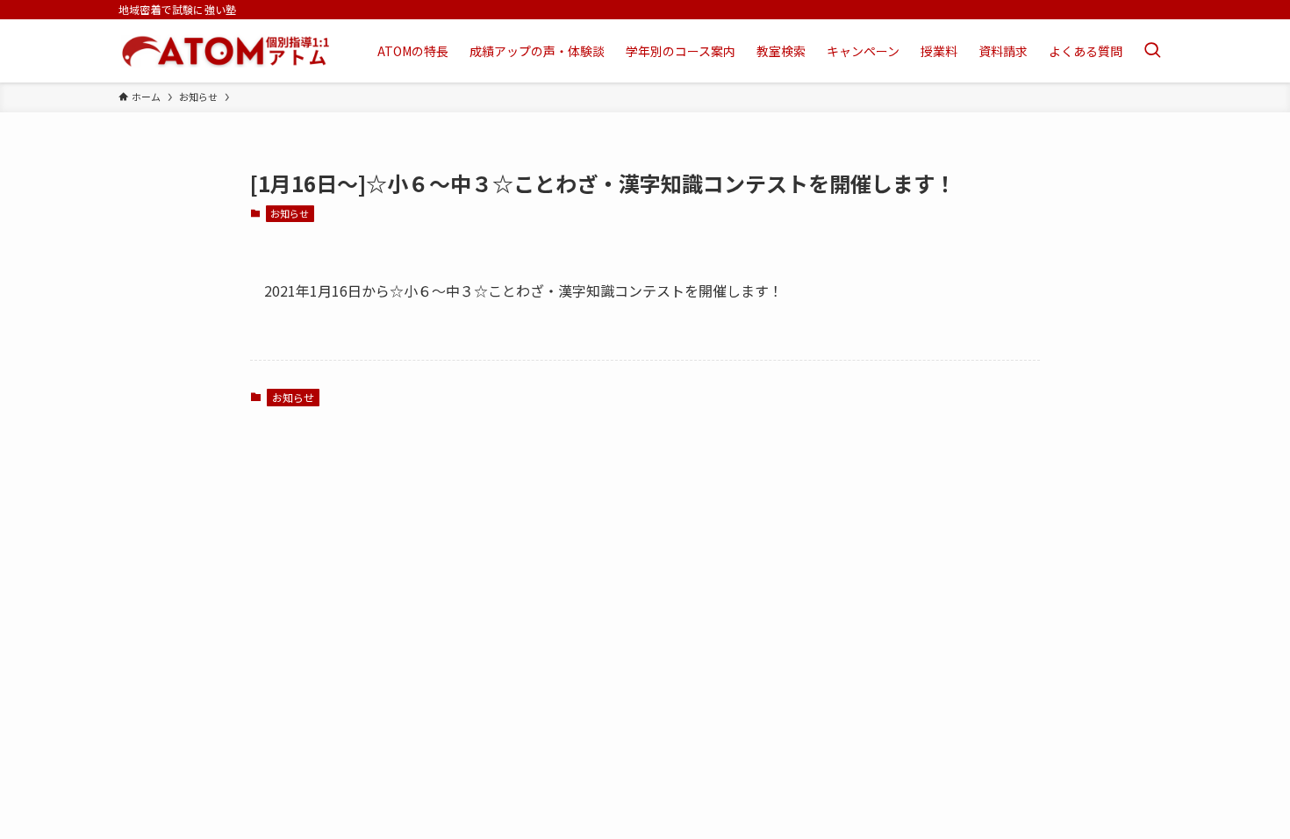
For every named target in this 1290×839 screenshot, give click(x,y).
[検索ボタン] (1152, 50)
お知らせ (289, 213)
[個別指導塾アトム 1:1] (225, 50)
